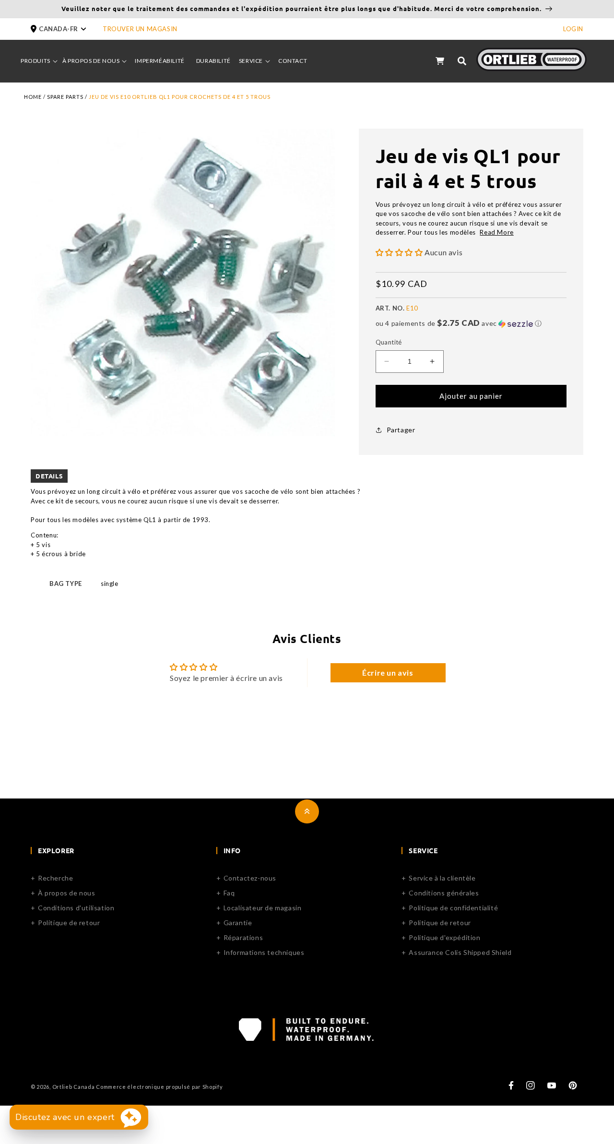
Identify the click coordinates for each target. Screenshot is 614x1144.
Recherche (55, 878)
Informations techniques (264, 952)
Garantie (238, 922)
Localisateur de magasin (263, 908)
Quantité (389, 342)
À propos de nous (66, 893)
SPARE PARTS (65, 97)
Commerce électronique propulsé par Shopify (159, 1087)
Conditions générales (444, 893)
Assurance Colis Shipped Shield (460, 952)
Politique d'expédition (444, 937)
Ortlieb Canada (73, 1087)
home (33, 97)
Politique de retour (69, 922)
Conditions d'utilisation (76, 908)
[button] (67, 29)
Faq (229, 893)
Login (573, 29)
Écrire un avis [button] (387, 672)
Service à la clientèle (442, 878)
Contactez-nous (250, 878)
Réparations (243, 937)
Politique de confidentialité (453, 908)
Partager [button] (401, 430)
